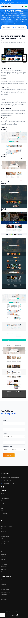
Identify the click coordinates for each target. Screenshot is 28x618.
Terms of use (4, 513)
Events (2, 528)
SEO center (3, 531)
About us (3, 495)
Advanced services (5, 589)
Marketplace (3, 584)
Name (4, 420)
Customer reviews (5, 498)
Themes (14, 27)
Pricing (2, 493)
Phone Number (7, 440)
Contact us (3, 582)
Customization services (6, 587)
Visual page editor (5, 536)
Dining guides (4, 566)
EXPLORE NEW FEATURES (21, 2)
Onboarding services (5, 592)
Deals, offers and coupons (6, 526)
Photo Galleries (20, 27)
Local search (4, 556)
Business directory (5, 551)
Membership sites (5, 561)
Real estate (3, 554)
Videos (2, 597)
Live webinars (4, 594)
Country (5, 433)
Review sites (3, 569)
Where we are (4, 500)
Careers (2, 503)
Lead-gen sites (4, 559)
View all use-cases (5, 571)
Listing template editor (5, 538)
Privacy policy (4, 515)
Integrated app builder (6, 533)
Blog (2, 508)
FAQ (2, 510)
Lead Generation (7, 27)
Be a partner (3, 505)
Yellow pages (4, 564)
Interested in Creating (8, 446)
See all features (4, 543)
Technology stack (5, 541)
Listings (3, 523)
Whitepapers (4, 599)
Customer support (5, 579)
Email (4, 427)
